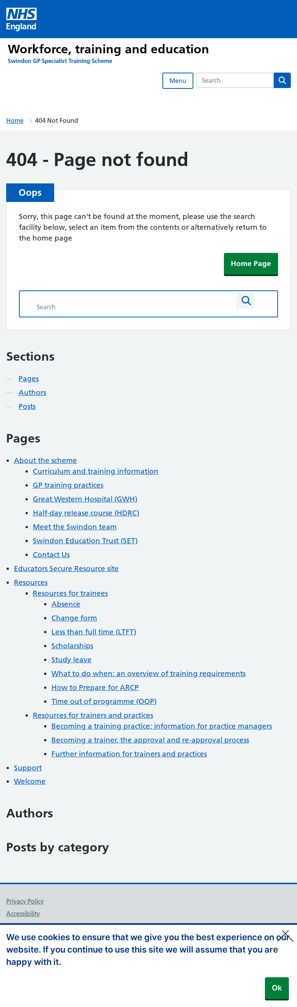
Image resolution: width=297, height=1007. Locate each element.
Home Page (251, 263)
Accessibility (23, 913)
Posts (27, 406)
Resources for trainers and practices (93, 715)
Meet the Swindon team (75, 526)
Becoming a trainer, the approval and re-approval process (150, 740)
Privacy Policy (25, 901)
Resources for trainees (70, 593)
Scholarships (72, 645)
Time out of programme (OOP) (104, 701)
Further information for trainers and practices (129, 753)
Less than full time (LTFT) (93, 631)
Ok (277, 987)
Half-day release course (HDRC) (86, 513)
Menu (177, 81)
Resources (31, 582)
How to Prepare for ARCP (95, 687)
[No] (287, 931)
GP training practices (68, 485)
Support (28, 767)
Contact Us (51, 554)
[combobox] (235, 80)
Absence (65, 604)
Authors (32, 392)
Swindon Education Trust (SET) (85, 540)
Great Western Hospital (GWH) (85, 499)
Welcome (30, 781)
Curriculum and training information (96, 471)
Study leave (71, 659)
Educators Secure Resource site (66, 568)
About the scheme (45, 460)
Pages (29, 378)
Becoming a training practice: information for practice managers (161, 726)
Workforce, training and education (108, 49)
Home (15, 120)
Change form (74, 618)
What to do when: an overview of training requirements (148, 673)
